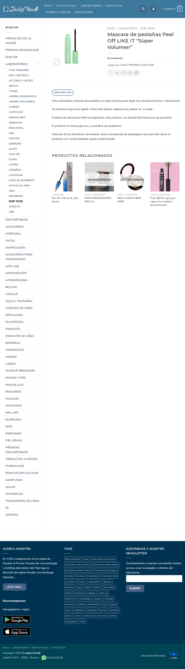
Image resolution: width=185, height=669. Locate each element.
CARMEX (14, 107)
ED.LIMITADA (14, 322)
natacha (82, 604)
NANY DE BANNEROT (22, 180)
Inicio (110, 28)
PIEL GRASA (13, 440)
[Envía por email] (124, 73)
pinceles (114, 610)
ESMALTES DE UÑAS (19, 336)
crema (82, 581)
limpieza (79, 593)
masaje (97, 598)
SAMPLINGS (13, 480)
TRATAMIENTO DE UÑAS (22, 501)
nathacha (94, 604)
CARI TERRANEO (19, 70)
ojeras (113, 604)
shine (113, 615)
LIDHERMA (15, 170)
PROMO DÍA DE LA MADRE (18, 40)
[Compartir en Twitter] (117, 73)
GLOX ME (14, 154)
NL (7, 508)
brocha (69, 576)
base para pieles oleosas (78, 570)
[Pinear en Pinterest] (130, 73)
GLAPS (13, 149)
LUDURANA (16, 175)
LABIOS (10, 364)
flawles (107, 581)
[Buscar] (143, 9)
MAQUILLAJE (14, 385)
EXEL (12, 133)
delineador (94, 581)
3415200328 (55, 657)
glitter (97, 587)
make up (103, 593)
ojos (67, 610)
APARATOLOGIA (16, 280)
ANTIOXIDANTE (16, 273)
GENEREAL (13, 343)
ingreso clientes (58, 12)
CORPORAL (13, 234)
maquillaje (84, 598)
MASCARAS (13, 406)
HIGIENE (11, 357)
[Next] (179, 188)
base (86, 559)
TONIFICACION (15, 248)
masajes (108, 598)
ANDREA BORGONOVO (23, 96)
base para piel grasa (107, 570)
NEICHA (13, 86)
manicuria (70, 598)
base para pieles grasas (106, 564)
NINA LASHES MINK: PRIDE (129, 199)
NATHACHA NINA (19, 185)
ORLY (12, 191)
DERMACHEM (17, 117)
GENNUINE (15, 143)
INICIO (48, 5)
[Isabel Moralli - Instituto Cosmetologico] (21, 9)
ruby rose (102, 615)
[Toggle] (38, 64)
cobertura (93, 576)
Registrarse (84, 12)
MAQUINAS (13, 392)
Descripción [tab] (63, 92)
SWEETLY (14, 206)
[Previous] (52, 188)
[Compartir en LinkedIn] (137, 73)
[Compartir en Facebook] (111, 73)
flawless (70, 587)
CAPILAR (11, 294)
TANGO (13, 91)
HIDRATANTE (14, 350)
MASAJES (12, 399)
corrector (70, 581)
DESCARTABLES (16, 220)
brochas (80, 576)
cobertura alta (109, 576)
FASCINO (14, 138)
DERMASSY (16, 122)
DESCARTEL (16, 128)
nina (104, 604)
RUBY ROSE (16, 201)
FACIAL (10, 241)
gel (79, 587)
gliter (88, 587)
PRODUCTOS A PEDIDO (21, 459)
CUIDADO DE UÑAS (19, 308)
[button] (153, 9)
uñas (82, 621)
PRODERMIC (16, 196)
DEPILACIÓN (14, 315)
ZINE (11, 212)
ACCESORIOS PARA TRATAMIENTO (19, 257)
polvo (68, 615)
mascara (69, 604)
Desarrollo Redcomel (153, 655)
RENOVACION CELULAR (21, 473)
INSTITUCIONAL (66, 5)
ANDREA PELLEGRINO (22, 101)
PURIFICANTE (14, 466)
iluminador (109, 587)
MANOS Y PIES (15, 378)
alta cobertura (72, 559)
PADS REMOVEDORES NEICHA (98, 199)
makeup (91, 593)
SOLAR (10, 487)
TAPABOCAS (14, 494)
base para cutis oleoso (77, 564)
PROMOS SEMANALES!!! (22, 50)
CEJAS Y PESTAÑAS (19, 301)
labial (68, 593)
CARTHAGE (16, 112)
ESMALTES (12, 329)
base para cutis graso (103, 559)
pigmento (92, 610)
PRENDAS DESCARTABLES (16, 450)
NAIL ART (12, 413)
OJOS (8, 427)
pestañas (78, 610)
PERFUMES (13, 434)
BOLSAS (11, 287)
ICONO (13, 159)
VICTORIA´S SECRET (21, 80)
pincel (103, 610)
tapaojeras (71, 621)
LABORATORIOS (91, 5)
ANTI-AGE (12, 266)
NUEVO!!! (11, 57)
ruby (77, 615)
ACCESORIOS (14, 227)
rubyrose (88, 615)
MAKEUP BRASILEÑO (20, 371)
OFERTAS (11, 515)
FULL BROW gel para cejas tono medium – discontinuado (162, 201)
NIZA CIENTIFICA (19, 75)
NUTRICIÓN (13, 420)
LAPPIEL (14, 164)
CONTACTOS (113, 5)
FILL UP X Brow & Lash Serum (65, 199)
